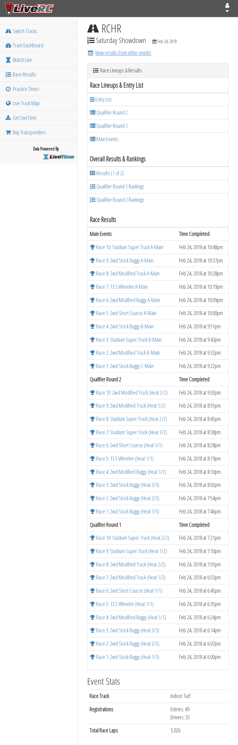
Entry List (103, 99)
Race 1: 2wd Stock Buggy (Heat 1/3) (127, 511)
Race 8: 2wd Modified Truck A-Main (127, 273)
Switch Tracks (24, 31)
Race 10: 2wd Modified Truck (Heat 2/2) (131, 392)
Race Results (24, 74)
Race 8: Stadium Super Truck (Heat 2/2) (131, 418)
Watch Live (22, 59)
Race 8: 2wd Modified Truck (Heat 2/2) (130, 564)
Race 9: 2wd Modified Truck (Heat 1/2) (130, 405)
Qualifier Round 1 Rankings (119, 186)
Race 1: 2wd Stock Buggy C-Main (124, 366)
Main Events (106, 139)
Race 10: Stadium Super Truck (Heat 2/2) (132, 537)
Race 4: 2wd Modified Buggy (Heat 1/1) (130, 471)
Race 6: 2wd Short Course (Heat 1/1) (128, 445)
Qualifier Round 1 (111, 125)
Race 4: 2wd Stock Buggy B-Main (124, 326)
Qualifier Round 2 (111, 112)
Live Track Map (26, 103)
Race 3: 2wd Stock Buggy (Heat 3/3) (127, 484)
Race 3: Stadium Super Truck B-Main (128, 339)
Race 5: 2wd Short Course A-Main (125, 313)
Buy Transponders (29, 132)
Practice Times (25, 89)
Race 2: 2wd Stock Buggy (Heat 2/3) (127, 498)
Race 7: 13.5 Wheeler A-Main (121, 286)
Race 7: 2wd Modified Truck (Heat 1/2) (130, 577)
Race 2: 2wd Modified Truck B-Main (127, 352)
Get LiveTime (24, 117)
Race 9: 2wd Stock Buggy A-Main (124, 260)
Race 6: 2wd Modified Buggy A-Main (127, 300)
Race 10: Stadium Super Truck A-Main (129, 247)
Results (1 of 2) (109, 173)
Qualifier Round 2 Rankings (119, 199)
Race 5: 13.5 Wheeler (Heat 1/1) (124, 458)
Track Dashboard (27, 45)
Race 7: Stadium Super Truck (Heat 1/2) (131, 432)
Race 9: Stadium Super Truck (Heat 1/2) (131, 551)
